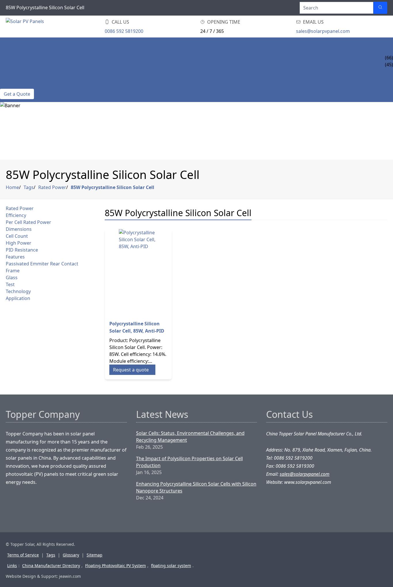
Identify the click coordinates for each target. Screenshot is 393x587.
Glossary (71, 555)
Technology (18, 291)
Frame (13, 270)
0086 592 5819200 (124, 31)
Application (18, 298)
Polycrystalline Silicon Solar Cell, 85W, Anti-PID (136, 327)
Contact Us (14, 85)
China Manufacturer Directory (51, 565)
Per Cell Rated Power (28, 222)
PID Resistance (22, 250)
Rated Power (52, 187)
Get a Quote (17, 94)
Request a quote (131, 370)
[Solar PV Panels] (40, 26)
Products (12, 51)
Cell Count (17, 236)
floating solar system (171, 565)
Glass (12, 277)
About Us (11, 78)
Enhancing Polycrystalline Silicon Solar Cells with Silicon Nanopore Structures (196, 487)
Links (12, 565)
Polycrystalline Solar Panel (35, 57)
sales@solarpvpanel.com (323, 31)
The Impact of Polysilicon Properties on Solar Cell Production (189, 462)
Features (15, 257)
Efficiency (16, 215)
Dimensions (19, 229)
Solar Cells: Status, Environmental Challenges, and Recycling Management (190, 436)
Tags (29, 187)
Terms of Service (23, 555)
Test (10, 284)
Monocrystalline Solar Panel (37, 64)
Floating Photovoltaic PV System (115, 565)
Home (7, 44)
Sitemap (94, 555)
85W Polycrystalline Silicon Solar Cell (112, 187)
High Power (18, 243)
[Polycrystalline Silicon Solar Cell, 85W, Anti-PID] (138, 272)
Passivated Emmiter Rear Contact (42, 264)
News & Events (17, 71)
